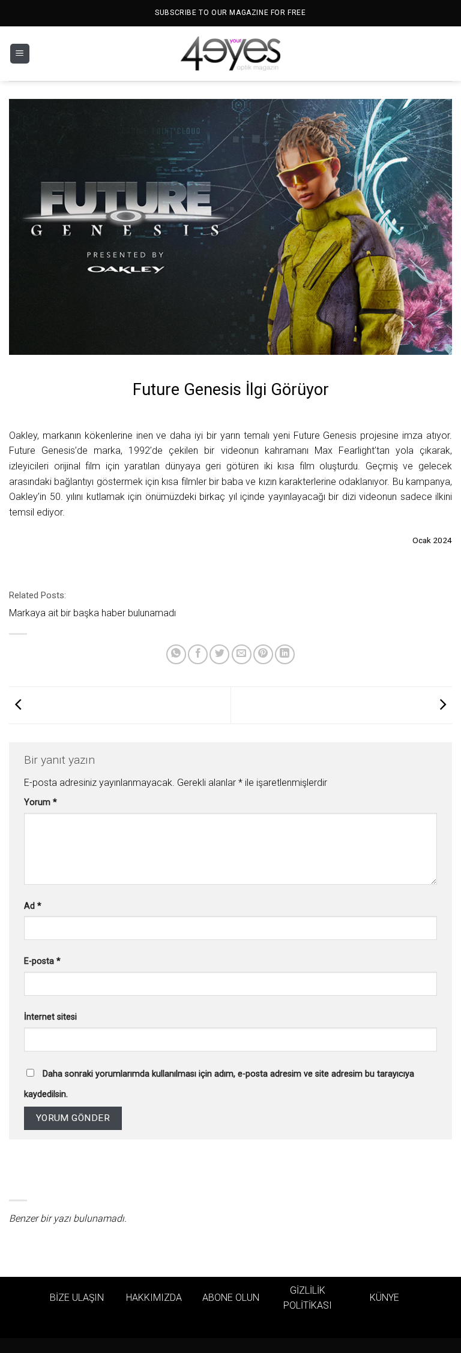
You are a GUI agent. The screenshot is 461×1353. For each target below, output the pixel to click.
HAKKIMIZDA (154, 1297)
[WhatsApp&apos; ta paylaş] (176, 654)
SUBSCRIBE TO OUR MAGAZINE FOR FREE (230, 12)
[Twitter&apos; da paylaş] (219, 654)
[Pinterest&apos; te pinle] (263, 654)
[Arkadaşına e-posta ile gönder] (242, 654)
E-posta (42, 961)
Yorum (40, 802)
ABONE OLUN (230, 1297)
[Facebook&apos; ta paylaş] (198, 654)
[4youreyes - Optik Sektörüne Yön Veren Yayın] (230, 54)
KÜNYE (384, 1297)
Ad (32, 906)
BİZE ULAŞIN (77, 1297)
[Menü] (19, 54)
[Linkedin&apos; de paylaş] (285, 654)
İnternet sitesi (50, 1017)
